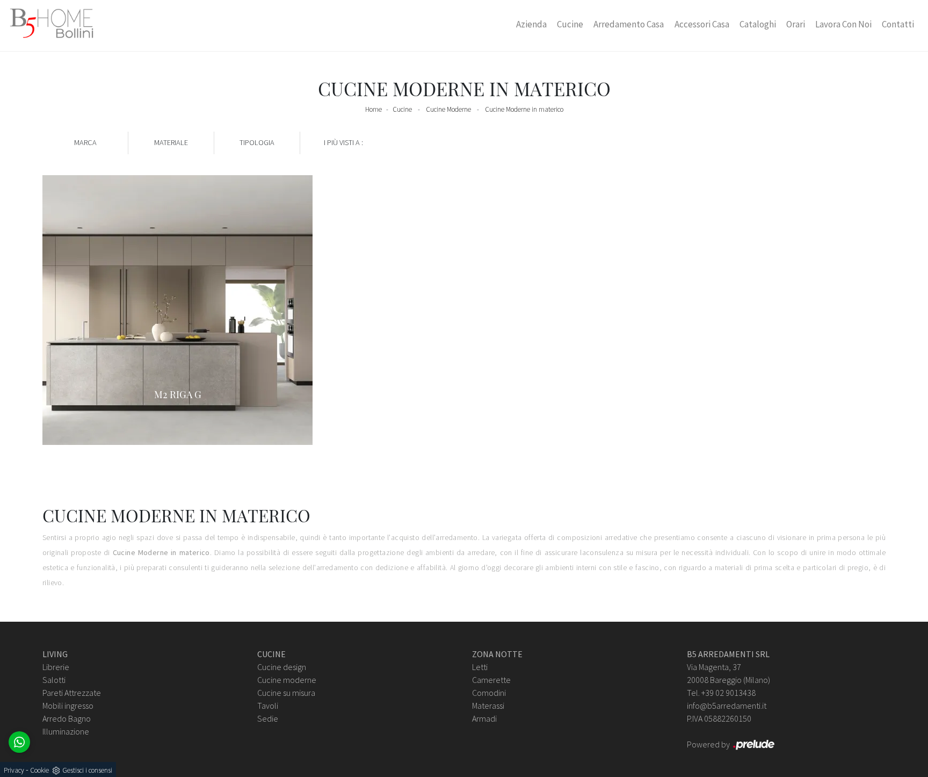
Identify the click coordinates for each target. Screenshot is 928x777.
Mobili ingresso (67, 705)
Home (373, 109)
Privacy (14, 770)
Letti (480, 666)
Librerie (55, 666)
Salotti (54, 679)
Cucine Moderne (448, 109)
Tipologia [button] (257, 142)
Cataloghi (758, 24)
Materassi (488, 705)
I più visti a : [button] (343, 142)
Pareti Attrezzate (71, 692)
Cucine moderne (286, 679)
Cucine (570, 24)
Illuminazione (65, 731)
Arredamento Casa (628, 24)
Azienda (531, 24)
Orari (795, 24)
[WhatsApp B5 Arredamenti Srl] (19, 742)
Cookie (39, 770)
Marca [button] (85, 142)
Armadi (484, 718)
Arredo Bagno (66, 718)
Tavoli (267, 705)
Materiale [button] (171, 142)
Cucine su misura (286, 692)
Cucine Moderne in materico (524, 109)
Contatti (898, 24)
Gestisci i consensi (87, 770)
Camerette (491, 679)
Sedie (267, 718)
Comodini (489, 692)
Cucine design (281, 666)
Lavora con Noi (843, 24)
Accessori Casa (702, 24)
